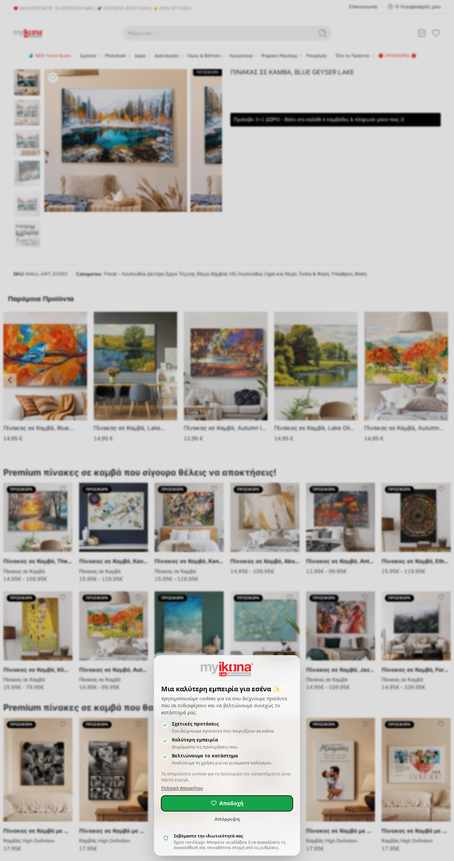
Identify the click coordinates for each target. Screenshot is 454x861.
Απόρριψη (227, 819)
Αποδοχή (231, 803)
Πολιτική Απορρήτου (182, 788)
